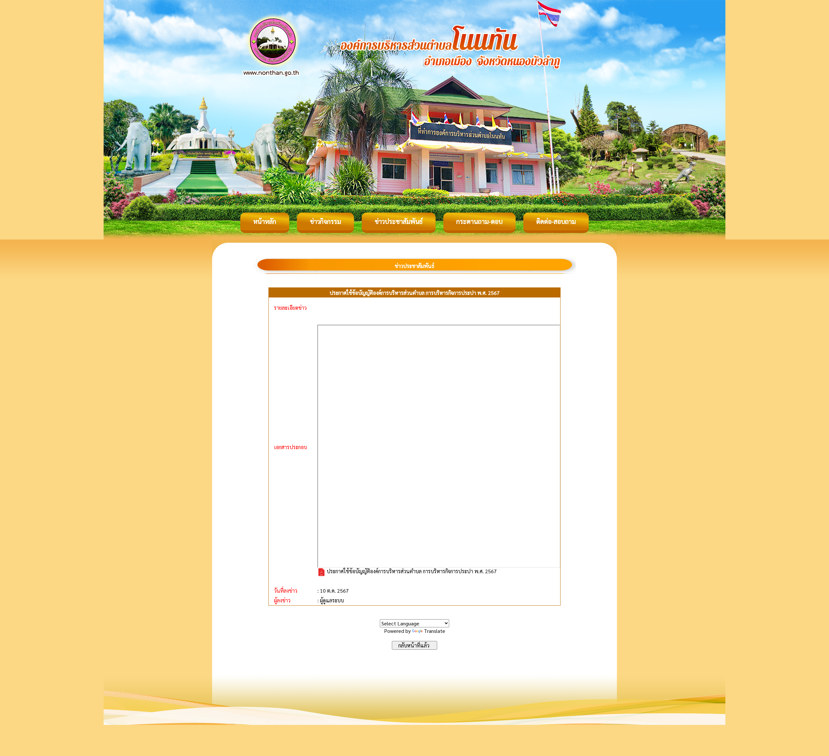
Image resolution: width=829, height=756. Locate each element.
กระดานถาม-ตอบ (479, 221)
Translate (434, 630)
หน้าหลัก (264, 221)
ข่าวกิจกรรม (325, 221)
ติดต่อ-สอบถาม (556, 221)
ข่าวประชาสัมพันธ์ (399, 221)
